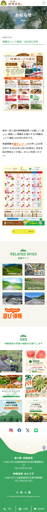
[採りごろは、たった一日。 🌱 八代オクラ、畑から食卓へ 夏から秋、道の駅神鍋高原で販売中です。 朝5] (11, 361)
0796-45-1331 (25, 468)
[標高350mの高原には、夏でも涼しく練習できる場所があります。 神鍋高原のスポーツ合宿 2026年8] (11, 411)
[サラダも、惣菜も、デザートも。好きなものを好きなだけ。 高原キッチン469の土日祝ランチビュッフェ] (11, 386)
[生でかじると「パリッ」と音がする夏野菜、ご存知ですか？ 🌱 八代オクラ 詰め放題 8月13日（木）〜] (36, 386)
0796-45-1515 (25, 481)
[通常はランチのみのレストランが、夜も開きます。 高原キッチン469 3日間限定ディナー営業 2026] (36, 411)
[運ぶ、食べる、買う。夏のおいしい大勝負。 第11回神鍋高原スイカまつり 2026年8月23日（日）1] (36, 361)
